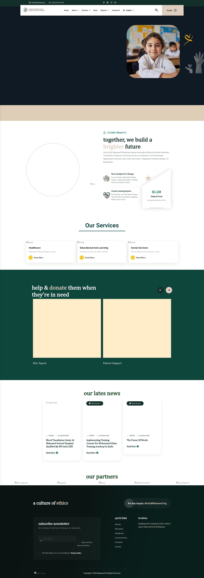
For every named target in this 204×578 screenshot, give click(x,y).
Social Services (121, 538)
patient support (112, 363)
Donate (169, 10)
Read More (39, 69)
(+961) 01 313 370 (57, 2)
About (74, 10)
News (95, 10)
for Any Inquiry (147, 503)
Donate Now (61, 69)
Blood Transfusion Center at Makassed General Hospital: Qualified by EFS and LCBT (60, 443)
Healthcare (119, 533)
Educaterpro (96, 403)
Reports (103, 10)
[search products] (156, 10)
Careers (118, 547)
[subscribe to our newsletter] (46, 543)
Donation (119, 542)
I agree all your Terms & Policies (85, 543)
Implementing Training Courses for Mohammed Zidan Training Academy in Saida (101, 443)
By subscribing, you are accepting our (61, 553)
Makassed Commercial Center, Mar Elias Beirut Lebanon (154, 525)
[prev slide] (160, 290)
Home (66, 10)
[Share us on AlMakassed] (103, 3)
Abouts (118, 524)
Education (119, 529)
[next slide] (169, 290)
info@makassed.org (38, 2)
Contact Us (116, 10)
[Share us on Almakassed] (107, 3)
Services (85, 10)
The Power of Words (137, 440)
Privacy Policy (76, 553)
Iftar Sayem (39, 363)
